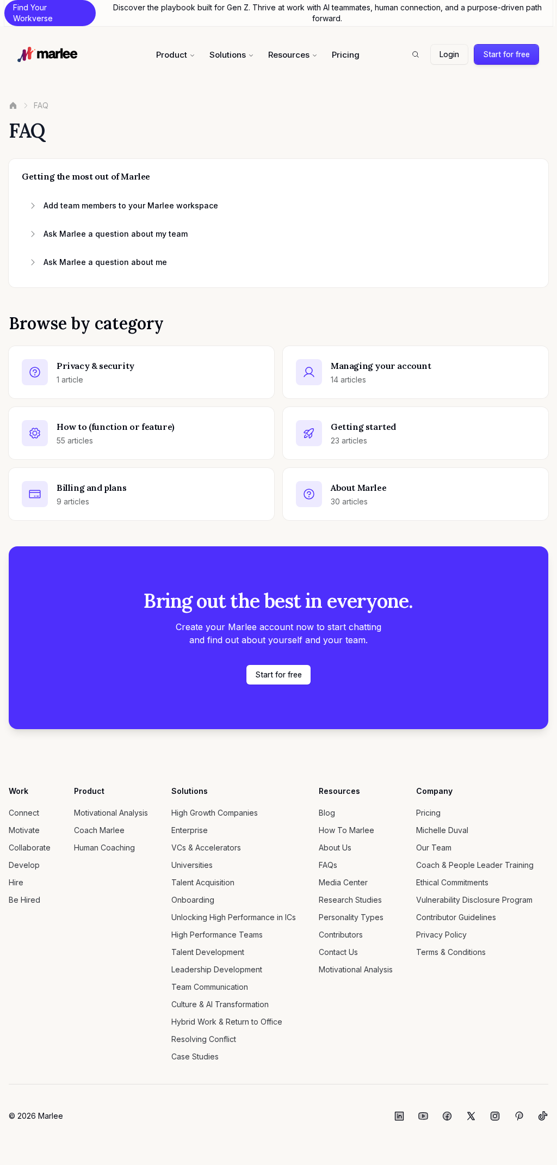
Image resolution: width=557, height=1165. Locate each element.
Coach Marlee (99, 830)
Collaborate (30, 847)
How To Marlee (346, 830)
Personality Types (351, 917)
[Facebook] (447, 1116)
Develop (24, 865)
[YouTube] (423, 1116)
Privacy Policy (441, 934)
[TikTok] (542, 1116)
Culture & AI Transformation (220, 1004)
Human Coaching (104, 847)
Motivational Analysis (111, 812)
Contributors (341, 934)
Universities (192, 865)
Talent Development (207, 952)
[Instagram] (495, 1116)
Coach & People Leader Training (475, 865)
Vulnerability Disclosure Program (474, 899)
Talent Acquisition (202, 882)
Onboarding (192, 899)
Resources (289, 55)
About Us (335, 847)
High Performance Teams (217, 934)
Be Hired (24, 899)
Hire (16, 882)
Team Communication (209, 986)
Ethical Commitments (452, 882)
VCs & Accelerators (206, 847)
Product (171, 55)
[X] (471, 1116)
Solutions (227, 55)
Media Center (343, 882)
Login (449, 54)
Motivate (24, 830)
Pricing (346, 55)
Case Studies (195, 1056)
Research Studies (350, 899)
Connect (24, 812)
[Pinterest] (518, 1116)
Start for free (506, 54)
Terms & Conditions (451, 952)
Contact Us (338, 952)
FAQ (41, 105)
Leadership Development (216, 969)
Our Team (433, 847)
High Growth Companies (214, 812)
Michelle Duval (442, 830)
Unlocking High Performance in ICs (233, 917)
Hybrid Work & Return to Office (226, 1021)
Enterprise (189, 830)
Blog (327, 812)
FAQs (328, 865)
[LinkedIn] (399, 1116)
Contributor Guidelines (456, 917)
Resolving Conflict (203, 1039)
